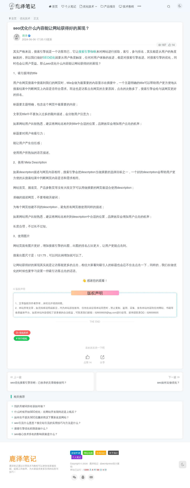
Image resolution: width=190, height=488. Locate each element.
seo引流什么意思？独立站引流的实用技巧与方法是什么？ (47, 423)
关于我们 (113, 452)
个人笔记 (76, 457)
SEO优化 (49, 57)
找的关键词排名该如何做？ (29, 406)
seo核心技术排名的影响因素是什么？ (36, 434)
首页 (14, 18)
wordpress (107, 463)
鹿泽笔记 (93, 463)
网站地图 (88, 452)
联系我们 (100, 452)
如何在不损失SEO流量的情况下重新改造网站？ (41, 417)
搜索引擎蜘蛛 (87, 51)
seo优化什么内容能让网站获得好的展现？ (51, 28)
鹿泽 (24, 35)
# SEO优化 (21, 338)
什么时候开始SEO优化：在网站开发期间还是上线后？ (45, 411)
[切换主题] (182, 464)
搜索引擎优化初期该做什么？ (31, 428)
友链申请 (75, 452)
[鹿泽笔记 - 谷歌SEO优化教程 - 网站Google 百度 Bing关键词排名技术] (24, 458)
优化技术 (25, 18)
